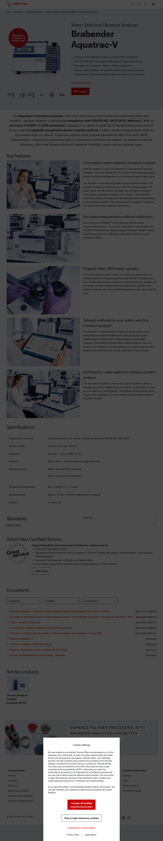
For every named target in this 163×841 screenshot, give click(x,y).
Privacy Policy (73, 835)
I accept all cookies (81, 805)
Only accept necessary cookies (81, 818)
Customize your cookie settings (81, 828)
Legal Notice (90, 835)
